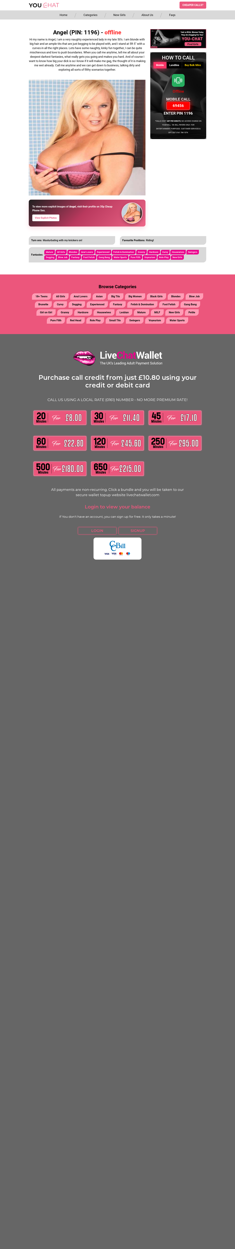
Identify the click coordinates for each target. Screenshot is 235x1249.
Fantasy (75, 257)
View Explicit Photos (46, 217)
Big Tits (115, 296)
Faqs (172, 15)
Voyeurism (149, 257)
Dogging (50, 257)
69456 (178, 105)
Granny (141, 252)
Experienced (103, 252)
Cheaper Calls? (192, 5)
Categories (90, 15)
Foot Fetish (89, 257)
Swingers (192, 252)
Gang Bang (104, 257)
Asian (99, 296)
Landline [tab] (174, 65)
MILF (157, 312)
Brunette (43, 304)
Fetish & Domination (123, 252)
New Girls (119, 15)
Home (63, 15)
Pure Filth (136, 257)
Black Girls (156, 296)
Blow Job (62, 257)
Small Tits (115, 320)
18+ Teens (41, 296)
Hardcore (153, 252)
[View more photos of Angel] (132, 213)
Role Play (164, 257)
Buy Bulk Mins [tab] (193, 65)
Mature (49, 252)
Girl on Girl (46, 312)
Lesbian (124, 312)
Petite (191, 312)
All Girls (61, 252)
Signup (138, 531)
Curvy (165, 252)
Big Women (135, 296)
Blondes (73, 252)
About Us (147, 15)
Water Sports (120, 257)
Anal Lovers (87, 252)
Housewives (178, 252)
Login (97, 531)
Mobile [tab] (160, 65)
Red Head (75, 320)
